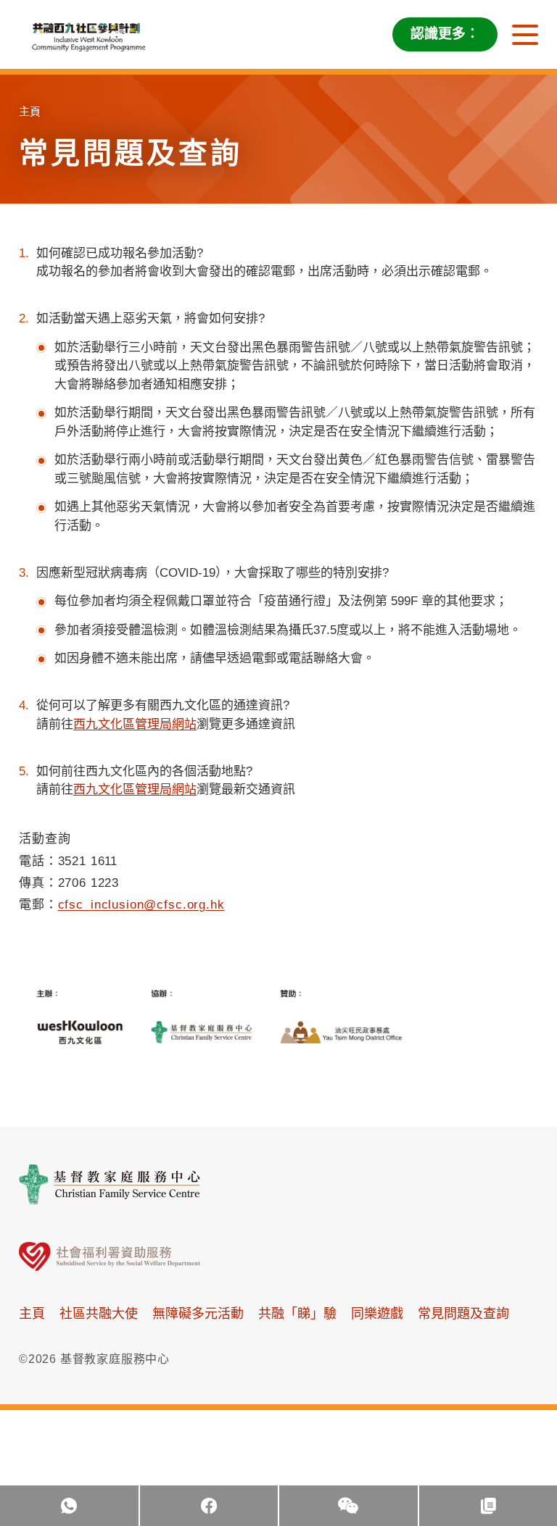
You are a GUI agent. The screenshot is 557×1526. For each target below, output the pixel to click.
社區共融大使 (98, 1313)
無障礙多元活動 (198, 1313)
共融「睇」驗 (297, 1313)
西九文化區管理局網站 (135, 724)
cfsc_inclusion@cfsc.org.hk (141, 905)
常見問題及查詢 (463, 1313)
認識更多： (444, 33)
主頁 (30, 111)
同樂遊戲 (377, 1313)
